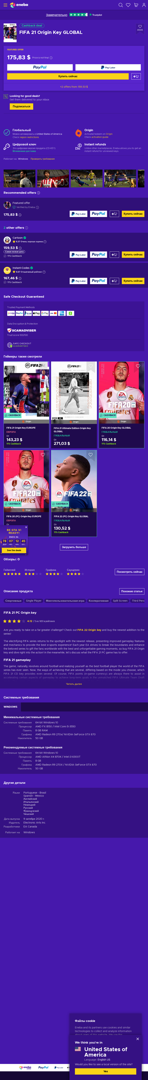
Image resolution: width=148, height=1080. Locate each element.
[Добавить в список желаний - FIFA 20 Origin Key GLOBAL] (138, 367)
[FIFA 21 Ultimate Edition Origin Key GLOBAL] (74, 388)
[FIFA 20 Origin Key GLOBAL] (121, 388)
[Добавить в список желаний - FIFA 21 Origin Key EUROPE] (43, 367)
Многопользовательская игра (65, 601)
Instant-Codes (21, 268)
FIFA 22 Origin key (89, 630)
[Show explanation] (44, 241)
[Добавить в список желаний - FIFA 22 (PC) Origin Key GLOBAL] (90, 456)
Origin (109, 134)
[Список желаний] (128, 5)
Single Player (34, 601)
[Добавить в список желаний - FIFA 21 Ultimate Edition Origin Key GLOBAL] (90, 367)
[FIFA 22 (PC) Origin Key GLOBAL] (74, 476)
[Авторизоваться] (144, 5)
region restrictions (29, 137)
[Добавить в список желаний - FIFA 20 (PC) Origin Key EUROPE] (43, 456)
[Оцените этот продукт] (15, 621)
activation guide (100, 137)
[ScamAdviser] (21, 330)
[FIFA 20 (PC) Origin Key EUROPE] (26, 476)
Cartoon (18, 238)
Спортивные (13, 601)
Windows (29, 832)
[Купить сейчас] (40, 67)
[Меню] (5, 5)
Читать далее (74, 684)
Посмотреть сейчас (129, 572)
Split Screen (120, 601)
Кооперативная (98, 601)
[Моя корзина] (136, 5)
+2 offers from (74, 87)
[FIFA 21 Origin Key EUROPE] (26, 388)
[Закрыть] (138, 1039)
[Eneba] (19, 5)
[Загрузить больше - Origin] (78, 132)
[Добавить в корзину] (136, 76)
